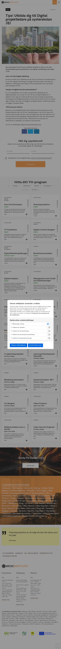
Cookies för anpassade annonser (22, 338)
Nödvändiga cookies (18, 324)
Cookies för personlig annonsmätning (23, 334)
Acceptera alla (35, 345)
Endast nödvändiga (18, 345)
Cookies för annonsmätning (20, 331)
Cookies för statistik (18, 327)
